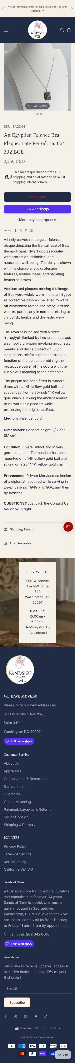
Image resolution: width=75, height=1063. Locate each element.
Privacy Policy (15, 846)
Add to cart (37, 197)
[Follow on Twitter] (16, 1016)
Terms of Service (17, 854)
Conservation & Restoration (26, 779)
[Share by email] (31, 230)
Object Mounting (17, 802)
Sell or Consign (16, 817)
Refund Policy (15, 862)
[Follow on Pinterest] (36, 1016)
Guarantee (12, 794)
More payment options (37, 220)
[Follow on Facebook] (6, 1016)
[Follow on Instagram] (26, 1016)
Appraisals (12, 771)
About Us (11, 763)
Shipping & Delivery (19, 825)
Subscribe (17, 1002)
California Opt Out (18, 869)
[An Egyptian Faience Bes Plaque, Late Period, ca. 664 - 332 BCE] (34, 114)
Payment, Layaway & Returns (27, 809)
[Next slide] (67, 75)
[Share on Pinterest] (26, 230)
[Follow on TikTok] (46, 1016)
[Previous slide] (8, 75)
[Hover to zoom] (37, 76)
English (53, 1028)
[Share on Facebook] (15, 230)
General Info (14, 786)
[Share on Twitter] (20, 230)
